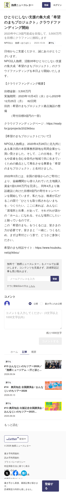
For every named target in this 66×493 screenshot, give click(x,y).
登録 (46, 4)
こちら (32, 285)
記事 (24, 351)
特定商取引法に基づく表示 (17, 465)
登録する (49, 486)
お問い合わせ (10, 470)
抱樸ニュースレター (22, 5)
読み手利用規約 (11, 457)
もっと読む (11, 425)
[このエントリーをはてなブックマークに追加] (24, 473)
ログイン (57, 5)
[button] (7, 303)
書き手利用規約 (11, 453)
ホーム (14, 351)
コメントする (50, 341)
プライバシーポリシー (14, 461)
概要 (33, 351)
